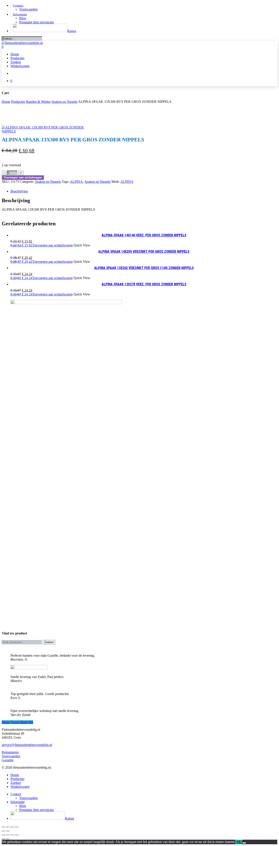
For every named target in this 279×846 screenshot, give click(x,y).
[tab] (143, 191)
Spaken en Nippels (64, 101)
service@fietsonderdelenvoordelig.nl (27, 745)
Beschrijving (19, 191)
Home (6, 101)
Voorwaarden (11, 756)
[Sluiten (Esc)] (16, 827)
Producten (18, 101)
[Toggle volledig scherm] (8, 827)
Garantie (8, 760)
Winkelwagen (19, 786)
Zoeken (49, 642)
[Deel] (12, 827)
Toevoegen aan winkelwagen (22, 177)
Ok (239, 842)
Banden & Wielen (38, 101)
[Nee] (244, 843)
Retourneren (10, 752)
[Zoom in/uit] (3, 827)
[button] (41, 245)
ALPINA (76, 181)
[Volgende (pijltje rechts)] (8, 831)
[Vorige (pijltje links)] (3, 831)
